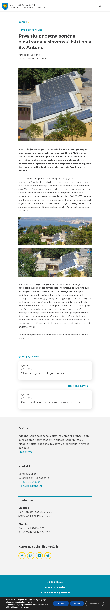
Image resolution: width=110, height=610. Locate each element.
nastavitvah (25, 607)
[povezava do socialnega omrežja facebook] (22, 556)
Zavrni (77, 603)
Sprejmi (60, 603)
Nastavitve (94, 603)
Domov (22, 21)
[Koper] (23, 6)
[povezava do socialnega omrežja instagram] (30, 556)
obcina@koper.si (31, 485)
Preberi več (25, 451)
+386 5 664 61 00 (31, 481)
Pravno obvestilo (55, 587)
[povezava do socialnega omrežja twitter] (48, 556)
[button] (102, 6)
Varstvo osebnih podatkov (55, 592)
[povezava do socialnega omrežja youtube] (39, 556)
